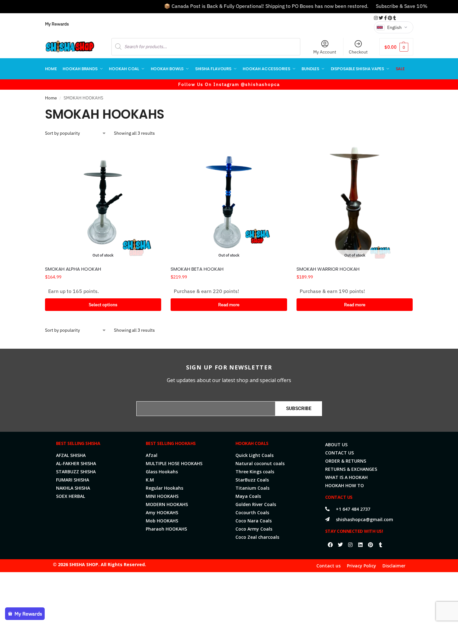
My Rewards (57, 24)
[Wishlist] (151, 153)
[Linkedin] (360, 545)
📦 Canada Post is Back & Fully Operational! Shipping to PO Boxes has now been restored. (257, 6)
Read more (229, 304)
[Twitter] (340, 545)
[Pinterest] (370, 545)
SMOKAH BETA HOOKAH (197, 269)
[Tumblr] (381, 545)
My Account (324, 52)
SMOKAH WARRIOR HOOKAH (328, 269)
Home (51, 98)
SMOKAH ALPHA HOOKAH (73, 269)
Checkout (358, 52)
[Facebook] (330, 545)
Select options (103, 304)
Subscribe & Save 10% (393, 6)
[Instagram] (350, 545)
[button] (396, 46)
